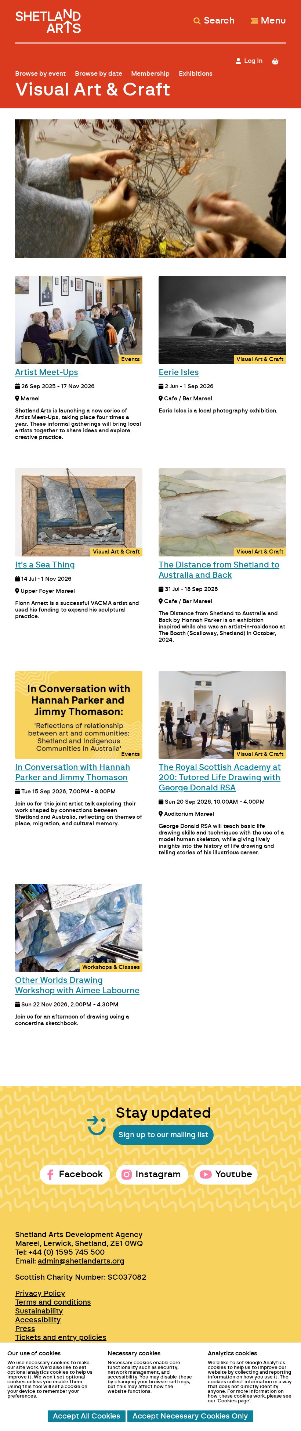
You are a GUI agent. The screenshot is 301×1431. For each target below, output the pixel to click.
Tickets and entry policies (60, 1337)
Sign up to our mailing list (163, 1135)
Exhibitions (196, 74)
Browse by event (40, 74)
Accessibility (38, 1320)
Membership (150, 74)
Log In (253, 61)
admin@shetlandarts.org (81, 1261)
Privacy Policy (40, 1293)
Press (25, 1329)
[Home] (49, 18)
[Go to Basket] (278, 61)
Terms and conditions (53, 1302)
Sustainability (39, 1311)
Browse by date (98, 74)
